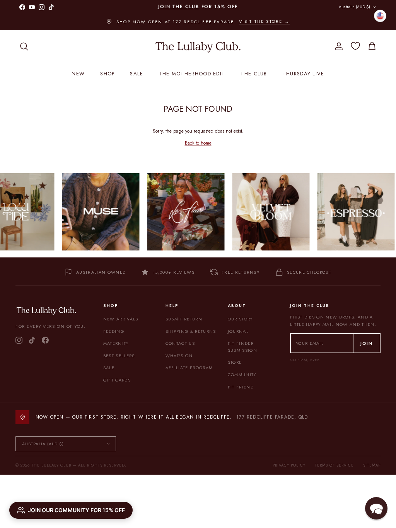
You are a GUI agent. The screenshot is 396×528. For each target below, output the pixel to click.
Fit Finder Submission (242, 346)
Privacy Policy (289, 465)
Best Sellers (119, 356)
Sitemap (372, 465)
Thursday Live (303, 73)
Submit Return (184, 319)
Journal (238, 331)
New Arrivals (120, 319)
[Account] (337, 46)
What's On (179, 356)
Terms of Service (334, 465)
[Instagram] (18, 340)
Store (235, 362)
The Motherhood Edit (192, 73)
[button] (376, 508)
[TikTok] (32, 340)
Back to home (198, 143)
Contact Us (180, 343)
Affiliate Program (189, 367)
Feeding (113, 331)
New (78, 73)
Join (366, 343)
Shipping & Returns (191, 331)
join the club (178, 6)
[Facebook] (45, 340)
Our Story (240, 319)
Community (242, 374)
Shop (107, 73)
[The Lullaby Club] (198, 46)
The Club (254, 73)
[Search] (24, 46)
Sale (136, 73)
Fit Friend (241, 387)
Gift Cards (117, 380)
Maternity (116, 343)
